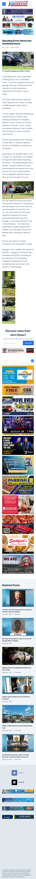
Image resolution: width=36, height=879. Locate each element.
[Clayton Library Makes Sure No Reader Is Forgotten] (18, 685)
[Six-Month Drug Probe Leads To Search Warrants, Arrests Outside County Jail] (18, 743)
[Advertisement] (18, 842)
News (12, 47)
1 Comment (17, 614)
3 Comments (17, 672)
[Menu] (4, 4)
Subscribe (28, 343)
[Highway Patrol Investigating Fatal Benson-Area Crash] (18, 656)
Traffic (16, 47)
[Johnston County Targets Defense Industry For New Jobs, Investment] (18, 598)
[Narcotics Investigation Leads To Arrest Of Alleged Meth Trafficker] (18, 627)
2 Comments (17, 730)
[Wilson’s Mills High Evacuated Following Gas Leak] (18, 714)
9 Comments (17, 759)
